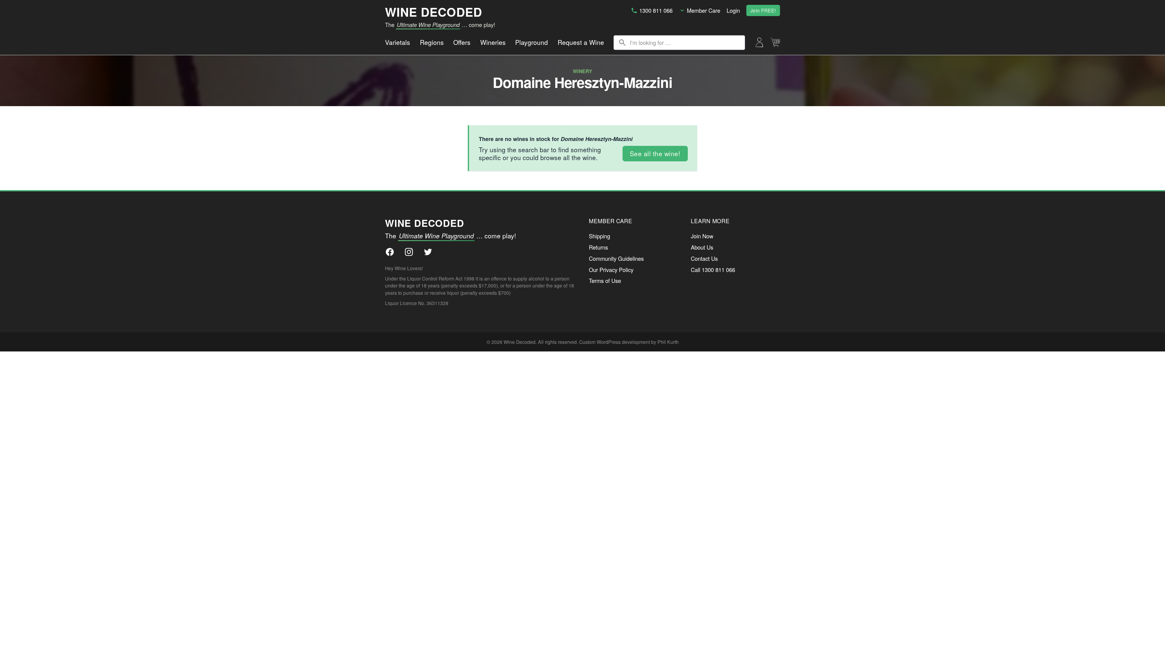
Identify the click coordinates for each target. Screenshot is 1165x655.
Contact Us (704, 258)
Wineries (493, 42)
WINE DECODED (433, 11)
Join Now (702, 236)
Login (733, 10)
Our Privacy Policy (611, 270)
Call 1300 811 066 (713, 270)
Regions (432, 42)
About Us (702, 247)
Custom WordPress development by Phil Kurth (629, 341)
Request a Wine (581, 42)
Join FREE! (763, 10)
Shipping (599, 236)
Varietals (397, 42)
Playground (531, 42)
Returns (598, 247)
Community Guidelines (616, 258)
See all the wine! (655, 153)
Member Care (703, 10)
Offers (462, 42)
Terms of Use (605, 280)
